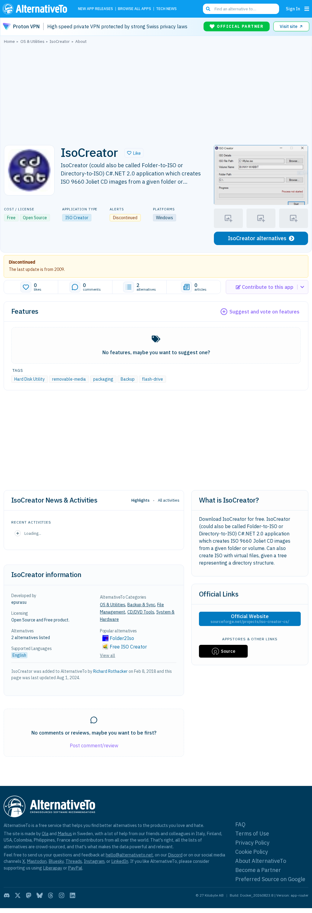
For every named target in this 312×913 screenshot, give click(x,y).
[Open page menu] (307, 9)
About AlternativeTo (260, 860)
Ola (45, 833)
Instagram (94, 861)
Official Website (250, 618)
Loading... (32, 533)
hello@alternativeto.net (129, 855)
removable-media (69, 379)
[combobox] (241, 9)
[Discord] (7, 895)
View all (107, 655)
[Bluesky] (40, 895)
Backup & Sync (141, 604)
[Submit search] (208, 9)
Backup (128, 379)
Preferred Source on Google (270, 879)
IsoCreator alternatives (257, 238)
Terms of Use (252, 833)
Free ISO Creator (128, 647)
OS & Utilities (112, 604)
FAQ (240, 824)
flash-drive (152, 379)
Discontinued (22, 262)
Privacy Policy (252, 842)
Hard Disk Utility (29, 379)
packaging (103, 379)
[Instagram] (61, 895)
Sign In (293, 9)
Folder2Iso (122, 638)
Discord (175, 855)
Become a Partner (258, 869)
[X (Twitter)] (18, 895)
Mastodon (37, 861)
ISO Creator (76, 217)
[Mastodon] (29, 895)
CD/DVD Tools (140, 612)
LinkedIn (119, 861)
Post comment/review (94, 745)
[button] (134, 153)
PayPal (75, 868)
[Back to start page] (36, 8)
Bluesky (56, 861)
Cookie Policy (251, 851)
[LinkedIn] (72, 895)
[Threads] (51, 895)
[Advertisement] (156, 92)
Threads (74, 861)
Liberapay (52, 868)
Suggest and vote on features (264, 312)
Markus (65, 833)
